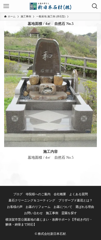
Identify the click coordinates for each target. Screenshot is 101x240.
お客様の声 (15, 207)
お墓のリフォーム (38, 207)
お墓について (63, 207)
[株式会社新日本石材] (50, 6)
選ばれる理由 (84, 207)
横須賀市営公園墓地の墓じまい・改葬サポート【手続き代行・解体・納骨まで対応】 (48, 222)
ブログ (18, 194)
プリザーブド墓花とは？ (75, 200)
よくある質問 (78, 194)
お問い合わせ (33, 213)
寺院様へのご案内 (38, 194)
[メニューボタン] (6, 6)
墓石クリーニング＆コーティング (32, 200)
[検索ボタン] (95, 6)
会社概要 (60, 194)
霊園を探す (69, 213)
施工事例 (52, 213)
